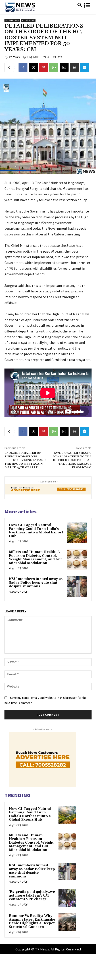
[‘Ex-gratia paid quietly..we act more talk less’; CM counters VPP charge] (67, 898)
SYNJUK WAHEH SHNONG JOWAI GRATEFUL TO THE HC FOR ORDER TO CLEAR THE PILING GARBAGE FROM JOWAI (72, 460)
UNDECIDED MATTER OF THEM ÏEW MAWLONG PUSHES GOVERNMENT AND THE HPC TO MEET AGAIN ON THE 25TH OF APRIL (25, 460)
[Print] (74, 67)
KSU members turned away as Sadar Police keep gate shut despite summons (36, 582)
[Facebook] (23, 67)
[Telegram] (84, 67)
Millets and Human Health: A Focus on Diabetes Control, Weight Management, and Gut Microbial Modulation (35, 557)
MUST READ (28, 20)
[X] (33, 67)
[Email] (64, 67)
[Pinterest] (43, 67)
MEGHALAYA (12, 20)
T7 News (14, 57)
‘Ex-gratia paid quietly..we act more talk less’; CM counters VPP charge (32, 895)
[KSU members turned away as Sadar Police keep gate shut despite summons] (77, 586)
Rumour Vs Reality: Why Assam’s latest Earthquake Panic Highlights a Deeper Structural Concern (32, 921)
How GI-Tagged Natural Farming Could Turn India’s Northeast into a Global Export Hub (36, 530)
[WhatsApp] (53, 67)
